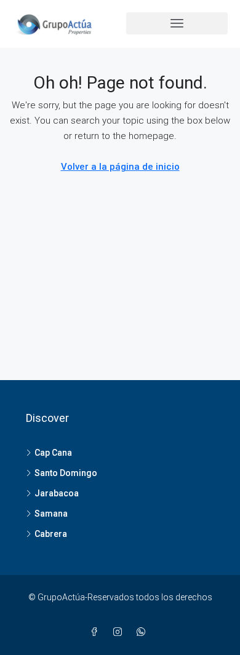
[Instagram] (120, 632)
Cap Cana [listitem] (53, 453)
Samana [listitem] (51, 513)
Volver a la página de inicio (120, 166)
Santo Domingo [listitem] (65, 473)
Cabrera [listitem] (50, 534)
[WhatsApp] (143, 632)
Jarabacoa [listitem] (56, 493)
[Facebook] (96, 632)
